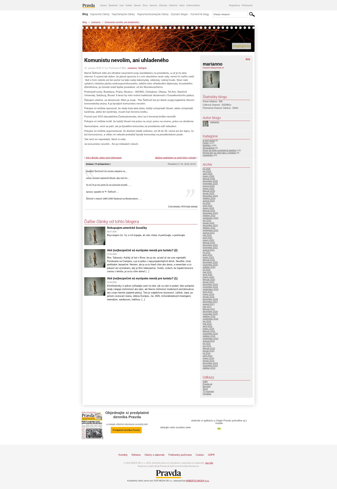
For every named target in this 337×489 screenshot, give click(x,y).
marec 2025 (208, 188)
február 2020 (209, 279)
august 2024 (209, 201)
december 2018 (210, 299)
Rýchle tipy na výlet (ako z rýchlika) (219, 153)
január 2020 (208, 282)
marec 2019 (208, 294)
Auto (121, 5)
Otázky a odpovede (154, 455)
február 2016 (209, 331)
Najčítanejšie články (123, 14)
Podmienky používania (180, 455)
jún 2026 (207, 171)
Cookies (200, 455)
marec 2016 (208, 329)
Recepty (207, 386)
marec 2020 (208, 277)
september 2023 (210, 218)
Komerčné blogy (199, 14)
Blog (85, 14)
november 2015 (210, 333)
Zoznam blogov (179, 14)
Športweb (113, 5)
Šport (205, 389)
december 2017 (210, 301)
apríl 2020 (207, 274)
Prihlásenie (247, 5)
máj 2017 (207, 306)
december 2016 (210, 311)
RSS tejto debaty (189, 206)
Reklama (136, 455)
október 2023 (209, 215)
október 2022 (209, 228)
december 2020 (210, 262)
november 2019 (210, 287)
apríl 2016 (207, 326)
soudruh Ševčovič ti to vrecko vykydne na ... (106, 171)
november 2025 (210, 183)
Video (182, 5)
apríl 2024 (207, 206)
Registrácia (234, 5)
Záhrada (163, 5)
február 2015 (209, 348)
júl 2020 (206, 269)
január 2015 (208, 351)
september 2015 (210, 338)
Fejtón (206, 143)
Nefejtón (142, 68)
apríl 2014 (207, 356)
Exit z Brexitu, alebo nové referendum (104, 158)
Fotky (205, 381)
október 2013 (209, 368)
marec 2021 (208, 257)
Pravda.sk (207, 384)
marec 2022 (208, 240)
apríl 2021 (207, 255)
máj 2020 (207, 272)
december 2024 (210, 196)
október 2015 (209, 336)
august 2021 (209, 250)
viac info (209, 463)
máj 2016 (207, 324)
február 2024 (209, 210)
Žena (145, 5)
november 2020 (210, 265)
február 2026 (209, 178)
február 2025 (209, 191)
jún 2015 (207, 346)
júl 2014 (206, 353)
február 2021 (209, 260)
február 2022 (209, 242)
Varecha (153, 5)
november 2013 (210, 365)
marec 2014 (208, 358)
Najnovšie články (100, 14)
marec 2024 (208, 208)
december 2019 (210, 284)
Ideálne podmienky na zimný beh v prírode (175, 158)
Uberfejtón (208, 155)
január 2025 (208, 193)
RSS (248, 59)
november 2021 (210, 247)
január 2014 (208, 361)
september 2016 (210, 319)
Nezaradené (209, 148)
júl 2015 (206, 343)
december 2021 (210, 245)
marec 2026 (208, 176)
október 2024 (209, 198)
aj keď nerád (209, 140)
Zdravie (137, 5)
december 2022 (210, 225)
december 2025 (210, 181)
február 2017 (209, 309)
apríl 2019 (207, 292)
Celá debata (174, 206)
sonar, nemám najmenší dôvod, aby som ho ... (108, 178)
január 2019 (208, 297)
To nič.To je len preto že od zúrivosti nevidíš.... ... (108, 185)
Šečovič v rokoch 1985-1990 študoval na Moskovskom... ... (113, 198)
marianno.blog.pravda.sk (213, 68)
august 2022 (209, 233)
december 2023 (210, 213)
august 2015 (209, 341)
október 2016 (209, 316)
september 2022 (210, 230)
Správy (103, 5)
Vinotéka (207, 394)
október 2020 (209, 267)
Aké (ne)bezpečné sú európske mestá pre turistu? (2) (142, 250)
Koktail (128, 5)
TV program (208, 391)
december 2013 (210, 363)
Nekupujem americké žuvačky (127, 227)
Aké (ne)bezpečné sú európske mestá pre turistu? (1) (142, 278)
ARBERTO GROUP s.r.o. (197, 481)
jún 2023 (207, 220)
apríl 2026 (207, 174)
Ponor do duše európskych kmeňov (219, 150)
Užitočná (173, 5)
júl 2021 (206, 252)
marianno (95, 22)
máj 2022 (207, 235)
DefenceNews (193, 5)
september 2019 (210, 289)
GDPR (211, 455)
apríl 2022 (207, 238)
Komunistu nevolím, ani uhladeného (122, 22)
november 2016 (210, 314)
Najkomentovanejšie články (152, 14)
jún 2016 (207, 321)
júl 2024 (206, 203)
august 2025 (209, 186)
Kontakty (123, 455)
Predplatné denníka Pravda (126, 430)
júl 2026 (206, 169)
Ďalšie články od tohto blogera (111, 221)
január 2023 (208, 223)
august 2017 (209, 304)
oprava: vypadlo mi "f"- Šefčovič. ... (102, 192)
